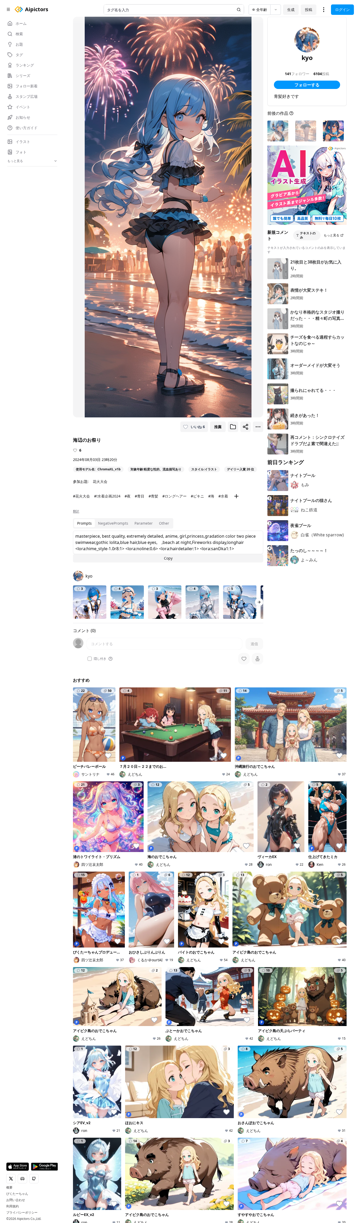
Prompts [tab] (84, 523)
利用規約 (12, 1206)
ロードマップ (321, 1103)
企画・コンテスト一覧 (280, 1096)
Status (108, 1155)
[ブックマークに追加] (233, 427)
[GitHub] (101, 1151)
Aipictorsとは (321, 1096)
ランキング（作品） (231, 1096)
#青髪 (153, 496)
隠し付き (100, 659)
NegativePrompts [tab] (113, 523)
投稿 (308, 9)
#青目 (139, 496)
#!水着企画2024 (107, 496)
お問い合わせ (15, 1200)
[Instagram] (93, 1151)
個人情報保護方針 (137, 1147)
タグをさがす (178, 1103)
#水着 (223, 496)
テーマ (125, 1110)
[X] (76, 1151)
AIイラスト (129, 1096)
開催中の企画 (273, 1103)
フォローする (307, 85)
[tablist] (123, 523)
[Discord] (84, 1151)
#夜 (128, 496)
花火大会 (100, 481)
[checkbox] (90, 659)
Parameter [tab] (143, 523)
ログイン (342, 9)
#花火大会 (81, 496)
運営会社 (125, 1154)
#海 (211, 496)
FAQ (270, 1147)
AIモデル (127, 1118)
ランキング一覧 (228, 1115)
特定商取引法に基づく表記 (178, 1147)
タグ (124, 1125)
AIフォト (127, 1103)
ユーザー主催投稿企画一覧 (280, 1121)
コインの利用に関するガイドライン (233, 1147)
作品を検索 (177, 1096)
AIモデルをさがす (182, 1110)
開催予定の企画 (275, 1110)
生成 (290, 9)
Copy (168, 558)
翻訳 (76, 511)
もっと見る (331, 235)
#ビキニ (197, 496)
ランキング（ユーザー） (231, 1106)
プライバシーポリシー (22, 1212)
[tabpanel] (168, 546)
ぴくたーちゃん (17, 1194)
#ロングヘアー (174, 496)
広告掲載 (311, 1147)
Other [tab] (164, 523)
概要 (9, 1187)
